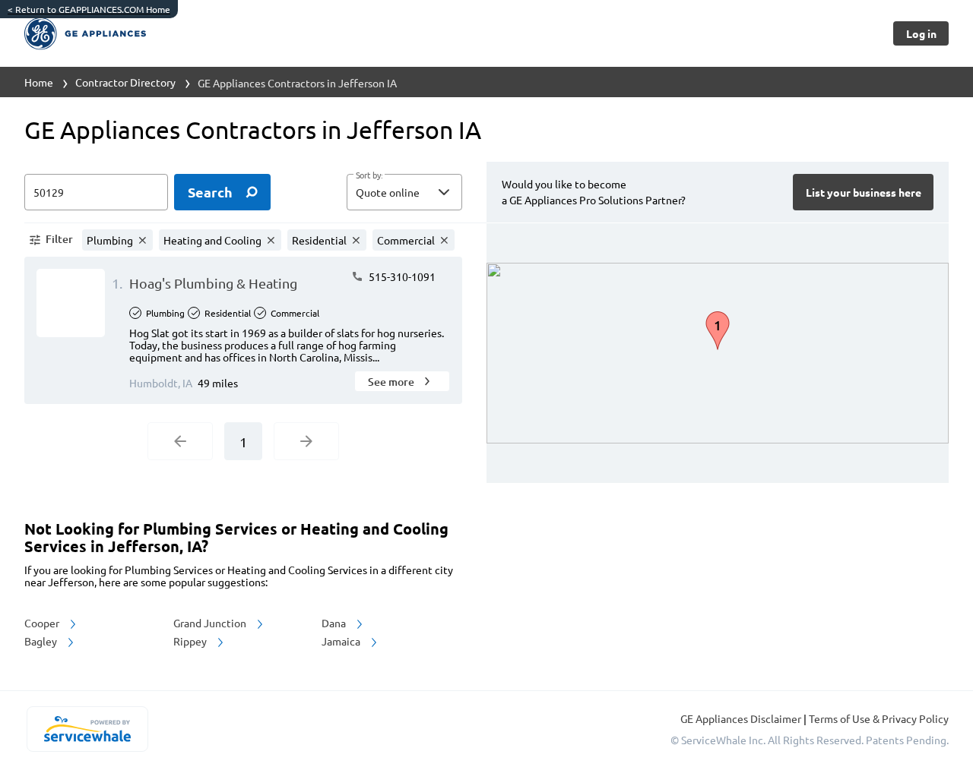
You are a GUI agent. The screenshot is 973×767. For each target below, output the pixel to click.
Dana (335, 623)
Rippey (191, 641)
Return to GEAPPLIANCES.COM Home (89, 9)
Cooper (43, 623)
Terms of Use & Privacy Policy (879, 718)
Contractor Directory (125, 82)
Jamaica (342, 641)
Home (38, 82)
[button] (404, 192)
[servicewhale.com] (87, 729)
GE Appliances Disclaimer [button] (741, 718)
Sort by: (369, 175)
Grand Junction (211, 623)
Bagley (41, 641)
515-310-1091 (401, 276)
